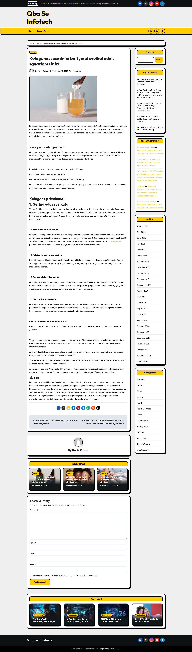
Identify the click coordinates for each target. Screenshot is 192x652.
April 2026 (141, 250)
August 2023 (142, 361)
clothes (140, 385)
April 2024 (141, 314)
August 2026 (142, 226)
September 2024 (144, 285)
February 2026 (143, 261)
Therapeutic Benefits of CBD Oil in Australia (43, 478)
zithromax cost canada (146, 201)
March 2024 (142, 320)
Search (150, 52)
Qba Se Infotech (39, 17)
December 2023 (143, 338)
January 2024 (143, 332)
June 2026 (141, 238)
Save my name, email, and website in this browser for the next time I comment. (65, 576)
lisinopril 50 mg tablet (146, 147)
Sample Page (43, 31)
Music (139, 415)
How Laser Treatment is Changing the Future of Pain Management (111, 479)
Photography (142, 426)
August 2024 (142, 291)
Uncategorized (143, 450)
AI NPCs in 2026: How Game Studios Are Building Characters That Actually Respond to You (113, 622)
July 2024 (141, 297)
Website (33, 565)
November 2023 (143, 344)
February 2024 (143, 326)
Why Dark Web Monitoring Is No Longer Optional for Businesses (150, 81)
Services (140, 432)
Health (33, 52)
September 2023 (144, 356)
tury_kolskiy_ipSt (144, 171)
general (140, 397)
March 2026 (142, 256)
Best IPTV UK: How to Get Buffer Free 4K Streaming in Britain (149, 118)
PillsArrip (140, 186)
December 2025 (143, 267)
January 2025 (143, 279)
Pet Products (142, 421)
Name (33, 543)
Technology (142, 438)
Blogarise (103, 649)
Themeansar (115, 649)
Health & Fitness (144, 409)
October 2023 (143, 350)
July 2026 (141, 232)
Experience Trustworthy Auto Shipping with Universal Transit (148, 162)
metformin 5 (142, 159)
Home (31, 31)
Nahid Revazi (43, 71)
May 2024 (141, 309)
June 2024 (141, 303)
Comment (34, 510)
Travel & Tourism (144, 444)
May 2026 (141, 244)
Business (141, 379)
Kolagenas (76, 71)
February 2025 (143, 273)
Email (32, 554)
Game (139, 391)
